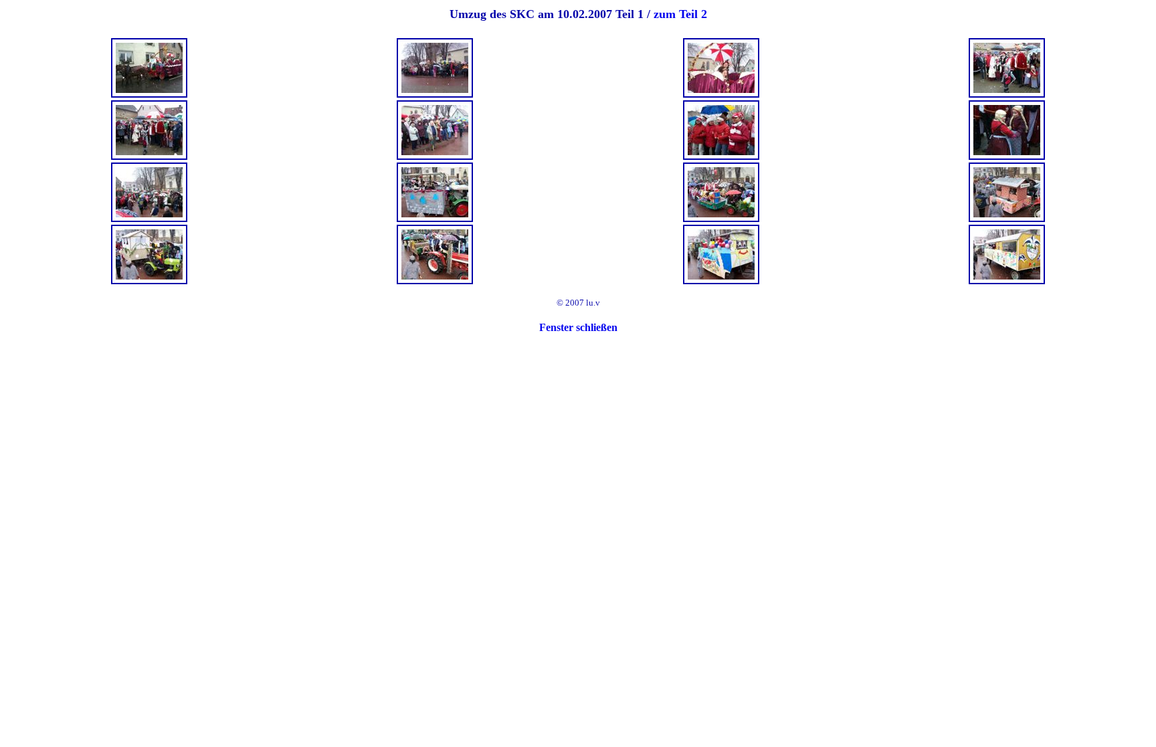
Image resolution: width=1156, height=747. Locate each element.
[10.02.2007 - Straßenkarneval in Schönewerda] (149, 94)
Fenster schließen (578, 327)
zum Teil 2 (680, 14)
